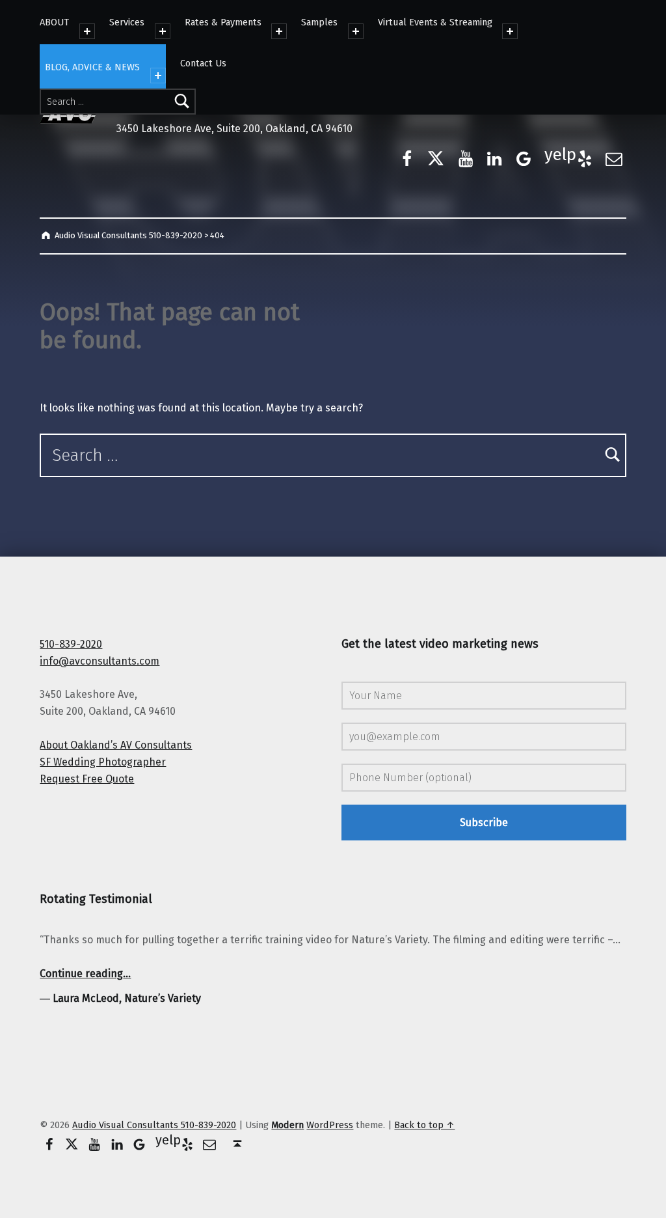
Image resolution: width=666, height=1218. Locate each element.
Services (126, 22)
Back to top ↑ (424, 1125)
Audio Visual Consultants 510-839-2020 (154, 1125)
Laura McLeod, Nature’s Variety (127, 998)
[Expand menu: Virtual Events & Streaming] (510, 31)
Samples (319, 22)
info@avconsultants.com (99, 661)
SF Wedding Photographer (103, 762)
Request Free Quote (87, 779)
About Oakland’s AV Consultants (116, 745)
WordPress (329, 1125)
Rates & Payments (223, 22)
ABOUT (54, 22)
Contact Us (203, 63)
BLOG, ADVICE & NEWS (92, 67)
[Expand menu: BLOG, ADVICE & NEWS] (158, 75)
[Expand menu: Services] (162, 31)
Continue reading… (85, 973)
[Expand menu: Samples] (356, 31)
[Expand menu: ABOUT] (87, 31)
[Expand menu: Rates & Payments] (279, 31)
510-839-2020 (71, 644)
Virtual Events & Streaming (435, 22)
